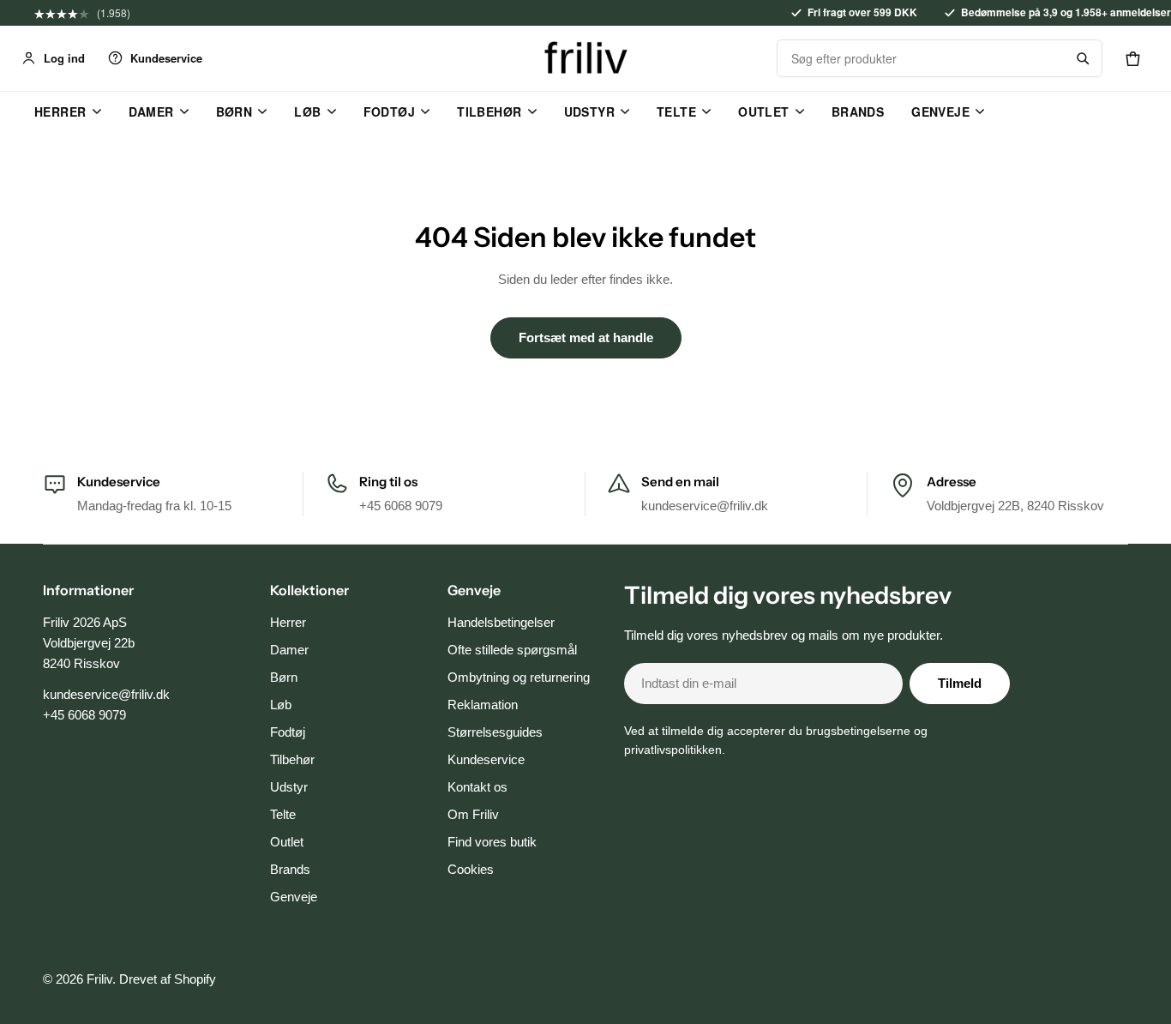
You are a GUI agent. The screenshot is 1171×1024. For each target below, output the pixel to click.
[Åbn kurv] (1132, 58)
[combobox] (921, 58)
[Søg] (1083, 58)
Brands (858, 111)
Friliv (99, 979)
